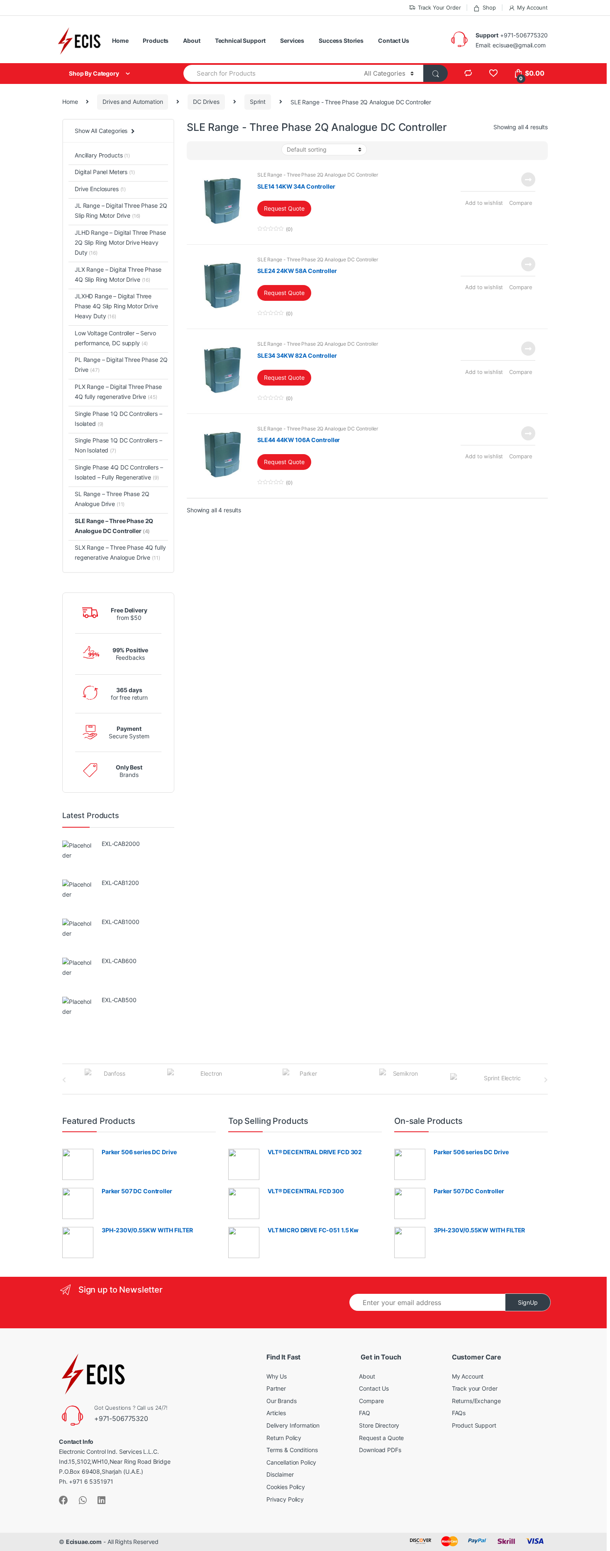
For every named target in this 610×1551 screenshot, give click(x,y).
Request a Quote (381, 1437)
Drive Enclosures (100, 188)
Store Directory (379, 1425)
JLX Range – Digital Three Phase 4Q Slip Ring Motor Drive (118, 274)
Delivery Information (293, 1425)
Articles (276, 1412)
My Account (532, 7)
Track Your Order (439, 7)
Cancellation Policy (291, 1462)
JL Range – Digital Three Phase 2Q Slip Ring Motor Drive (121, 210)
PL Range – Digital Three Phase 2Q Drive (121, 364)
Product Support (474, 1425)
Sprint (258, 101)
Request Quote (284, 208)
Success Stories (341, 40)
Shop (489, 7)
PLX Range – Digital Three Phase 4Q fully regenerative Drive (118, 391)
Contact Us (393, 40)
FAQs (459, 1412)
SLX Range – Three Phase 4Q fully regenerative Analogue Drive (120, 552)
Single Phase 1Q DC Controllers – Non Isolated (118, 445)
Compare (520, 202)
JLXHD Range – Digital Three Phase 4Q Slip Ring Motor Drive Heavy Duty (116, 306)
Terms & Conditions (291, 1449)
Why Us (276, 1376)
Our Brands (281, 1400)
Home (120, 40)
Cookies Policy (285, 1486)
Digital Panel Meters (105, 171)
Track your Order (475, 1388)
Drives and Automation (132, 101)
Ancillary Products (102, 155)
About (191, 40)
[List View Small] (199, 151)
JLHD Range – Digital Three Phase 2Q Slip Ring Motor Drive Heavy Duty (120, 242)
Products (155, 40)
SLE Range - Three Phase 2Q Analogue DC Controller (317, 175)
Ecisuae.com (84, 1541)
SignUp (528, 1302)
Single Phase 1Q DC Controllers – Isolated (118, 418)
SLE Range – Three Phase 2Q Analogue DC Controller (114, 525)
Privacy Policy (285, 1499)
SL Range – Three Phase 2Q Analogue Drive (112, 498)
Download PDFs (380, 1449)
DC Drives (206, 101)
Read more (527, 179)
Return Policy (283, 1437)
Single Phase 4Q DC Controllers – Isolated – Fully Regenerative (119, 472)
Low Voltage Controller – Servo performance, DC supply (115, 338)
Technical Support (240, 40)
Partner (276, 1388)
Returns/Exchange (476, 1400)
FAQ (364, 1412)
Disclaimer (280, 1474)
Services (292, 40)
